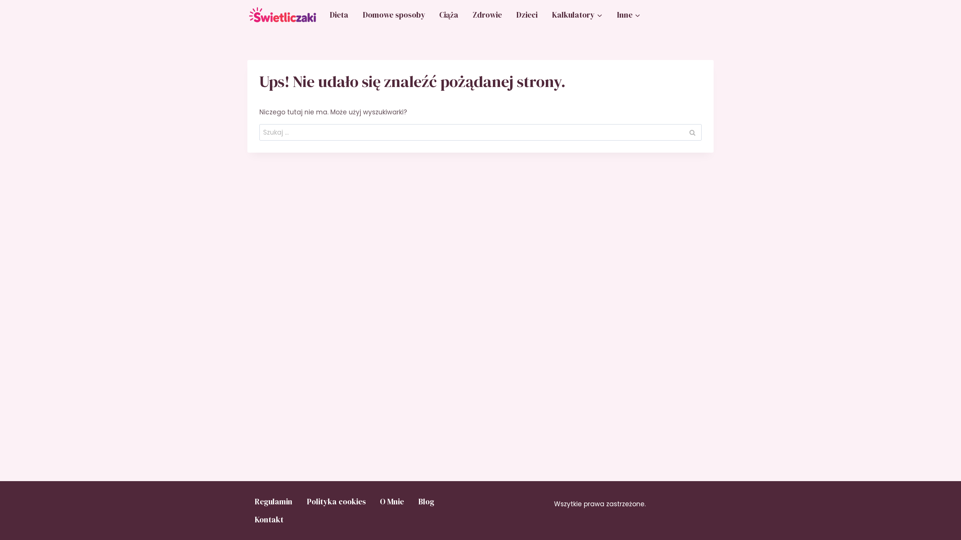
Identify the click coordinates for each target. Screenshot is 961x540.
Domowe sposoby (394, 14)
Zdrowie (487, 14)
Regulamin (273, 501)
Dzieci (527, 14)
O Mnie (392, 501)
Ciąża (448, 14)
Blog (426, 501)
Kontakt (269, 519)
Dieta (339, 14)
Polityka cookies (336, 501)
